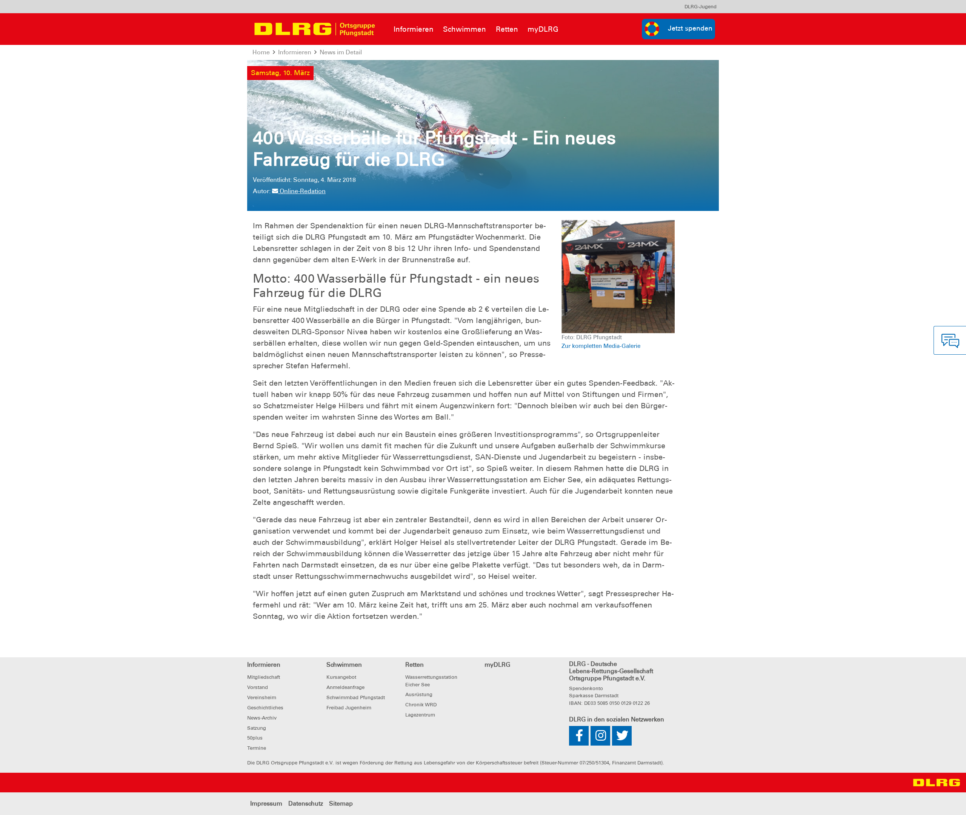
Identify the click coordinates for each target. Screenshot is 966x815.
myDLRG (543, 29)
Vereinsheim (261, 697)
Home (261, 52)
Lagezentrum (420, 715)
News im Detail (341, 52)
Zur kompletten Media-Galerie (600, 346)
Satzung (256, 728)
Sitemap (341, 803)
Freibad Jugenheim (348, 707)
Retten (507, 29)
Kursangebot (341, 677)
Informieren (414, 29)
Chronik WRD (421, 704)
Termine (256, 748)
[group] (678, 29)
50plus (255, 738)
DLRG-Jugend (701, 6)
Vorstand (257, 687)
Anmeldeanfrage (345, 687)
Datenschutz (305, 803)
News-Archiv (262, 718)
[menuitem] (700, 6)
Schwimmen (464, 29)
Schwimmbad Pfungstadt (355, 697)
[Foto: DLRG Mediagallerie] (618, 276)
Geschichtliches (265, 707)
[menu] (700, 6)
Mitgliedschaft (263, 677)
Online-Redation (302, 191)
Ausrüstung (418, 694)
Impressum (266, 803)
